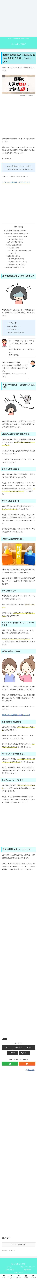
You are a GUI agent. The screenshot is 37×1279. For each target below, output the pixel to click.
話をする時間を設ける (16, 239)
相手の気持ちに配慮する (16, 259)
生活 (5, 1039)
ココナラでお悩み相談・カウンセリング (16, 182)
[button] (24, 1053)
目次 (15, 227)
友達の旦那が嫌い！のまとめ (15, 267)
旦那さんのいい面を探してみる (17, 236)
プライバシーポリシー (27, 1267)
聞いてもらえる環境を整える (18, 261)
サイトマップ (18, 1272)
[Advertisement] (18, 18)
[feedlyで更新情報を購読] (10, 1064)
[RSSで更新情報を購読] (27, 1064)
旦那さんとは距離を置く (15, 245)
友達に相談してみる (13, 256)
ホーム (10, 1267)
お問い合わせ (10, 1270)
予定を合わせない (14, 248)
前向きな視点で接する (16, 242)
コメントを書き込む (18, 1244)
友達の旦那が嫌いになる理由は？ (16, 230)
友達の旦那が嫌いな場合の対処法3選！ (18, 233)
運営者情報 (27, 1270)
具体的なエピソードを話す (17, 264)
